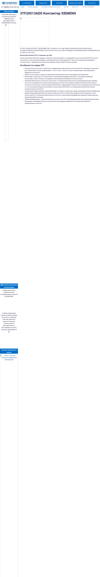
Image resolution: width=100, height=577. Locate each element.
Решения (59, 3)
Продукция (43, 3)
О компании (26, 3)
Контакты (92, 3)
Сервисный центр (75, 3)
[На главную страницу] (9, 3)
